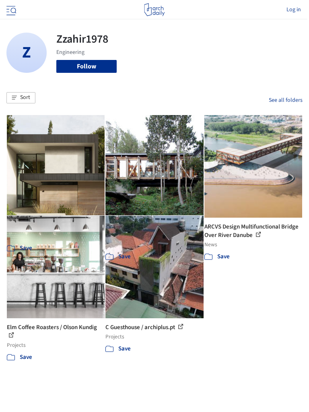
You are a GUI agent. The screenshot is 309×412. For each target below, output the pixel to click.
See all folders (286, 100)
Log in (293, 9)
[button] (20, 97)
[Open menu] (10, 9)
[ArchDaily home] (154, 9)
